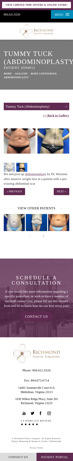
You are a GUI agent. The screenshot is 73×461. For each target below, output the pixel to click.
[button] (24, 413)
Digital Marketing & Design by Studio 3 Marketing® (36, 441)
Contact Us (36, 316)
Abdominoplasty (16, 77)
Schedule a (37, 280)
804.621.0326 (12, 14)
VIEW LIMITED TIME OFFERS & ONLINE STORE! (36, 5)
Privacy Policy (36, 448)
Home (8, 73)
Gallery (21, 73)
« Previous (14, 191)
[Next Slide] (41, 236)
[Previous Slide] (31, 236)
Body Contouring (44, 73)
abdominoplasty (35, 174)
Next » (61, 191)
